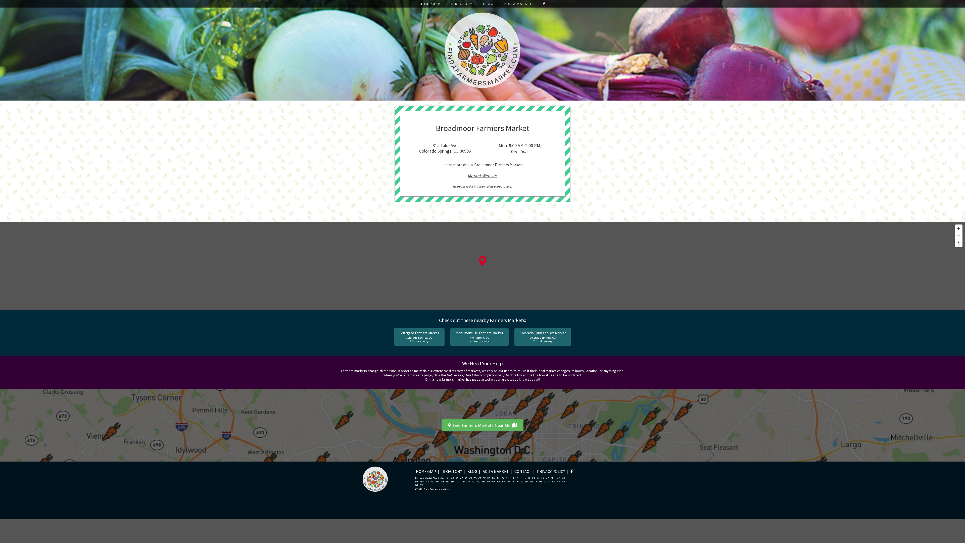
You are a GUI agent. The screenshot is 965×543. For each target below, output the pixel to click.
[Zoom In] (958, 228)
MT (437, 481)
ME (547, 478)
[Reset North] (958, 243)
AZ (461, 478)
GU (507, 478)
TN (531, 481)
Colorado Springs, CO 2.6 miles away (543, 337)
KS (533, 478)
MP (483, 481)
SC (521, 481)
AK (452, 478)
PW (503, 481)
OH (489, 481)
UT (540, 481)
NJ (457, 481)
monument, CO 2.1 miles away (479, 337)
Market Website (482, 175)
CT (479, 478)
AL (448, 478)
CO (475, 478)
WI (416, 484)
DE (484, 478)
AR (466, 478)
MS (427, 481)
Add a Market (518, 4)
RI (517, 481)
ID (517, 478)
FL (498, 478)
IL (521, 478)
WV (563, 481)
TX (536, 481)
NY (468, 481)
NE (442, 481)
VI (549, 481)
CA (470, 478)
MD (558, 478)
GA (503, 478)
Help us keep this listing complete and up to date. (482, 186)
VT (545, 481)
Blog (488, 4)
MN (422, 481)
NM (463, 481)
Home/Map (430, 4)
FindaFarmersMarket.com (437, 489)
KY (538, 478)
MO (432, 481)
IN (525, 478)
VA (553, 481)
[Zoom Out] (958, 236)
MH (553, 478)
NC (473, 481)
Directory (461, 4)
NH (453, 481)
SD (526, 481)
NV (447, 481)
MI (416, 481)
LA (542, 478)
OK (493, 481)
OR (498, 481)
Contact (523, 471)
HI (512, 478)
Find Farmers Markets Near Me (481, 425)
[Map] (482, 266)
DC (488, 478)
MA (563, 478)
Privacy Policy (551, 471)
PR (513, 481)
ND (478, 481)
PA (508, 481)
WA (558, 481)
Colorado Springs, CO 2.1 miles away (419, 337)
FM (493, 478)
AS (457, 478)
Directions (520, 151)
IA (529, 478)
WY (421, 484)
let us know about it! (525, 379)
